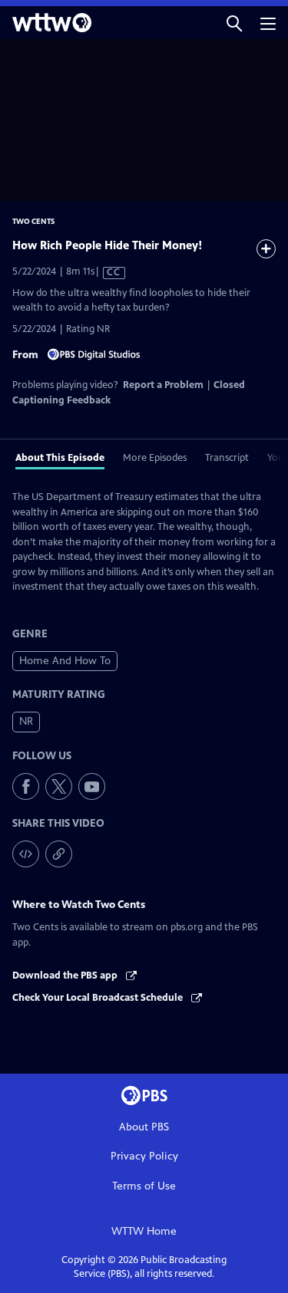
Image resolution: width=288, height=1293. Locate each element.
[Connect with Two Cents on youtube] (91, 786)
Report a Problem (163, 385)
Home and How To (65, 660)
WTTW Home (144, 1231)
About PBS (144, 1126)
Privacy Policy (144, 1156)
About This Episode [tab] (59, 458)
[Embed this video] (25, 854)
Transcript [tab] (227, 458)
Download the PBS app (66, 975)
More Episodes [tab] (155, 458)
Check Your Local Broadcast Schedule (98, 998)
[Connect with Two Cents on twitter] (58, 786)
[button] (234, 22)
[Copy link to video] (58, 854)
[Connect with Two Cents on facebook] (25, 786)
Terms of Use (144, 1186)
